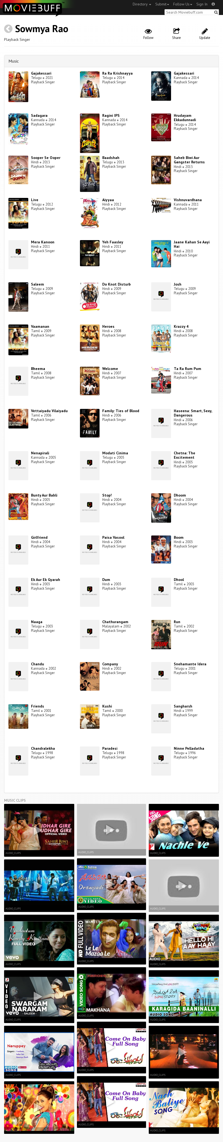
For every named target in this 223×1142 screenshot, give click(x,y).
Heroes (108, 326)
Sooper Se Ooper (45, 157)
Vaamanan (40, 326)
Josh (177, 284)
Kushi (107, 706)
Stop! (107, 495)
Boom (179, 537)
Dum (106, 579)
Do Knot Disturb (116, 284)
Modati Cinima (115, 453)
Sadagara (39, 115)
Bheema (38, 368)
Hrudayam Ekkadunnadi (185, 118)
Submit (160, 4)
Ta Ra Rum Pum (187, 368)
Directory (140, 4)
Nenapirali (40, 453)
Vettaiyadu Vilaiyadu (49, 410)
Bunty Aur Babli (44, 495)
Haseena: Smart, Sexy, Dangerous (193, 413)
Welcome (110, 368)
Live (34, 199)
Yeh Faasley (112, 242)
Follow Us (181, 4)
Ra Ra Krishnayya (117, 73)
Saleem (37, 284)
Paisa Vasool (113, 537)
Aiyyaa (108, 199)
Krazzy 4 (181, 326)
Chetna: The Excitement (184, 455)
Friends (37, 706)
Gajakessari (41, 73)
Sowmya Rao (41, 28)
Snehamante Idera (190, 664)
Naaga (36, 621)
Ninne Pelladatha (189, 748)
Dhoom (180, 495)
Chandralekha (43, 748)
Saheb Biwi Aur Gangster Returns (189, 160)
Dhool (179, 579)
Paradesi (109, 748)
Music (13, 61)
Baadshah (110, 157)
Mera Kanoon (42, 242)
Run (177, 621)
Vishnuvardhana (188, 199)
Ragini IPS (111, 115)
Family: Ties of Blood (120, 410)
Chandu (37, 664)
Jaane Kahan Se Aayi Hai (192, 244)
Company (110, 664)
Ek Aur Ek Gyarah (45, 579)
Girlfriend (39, 537)
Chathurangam (115, 621)
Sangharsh (183, 706)
